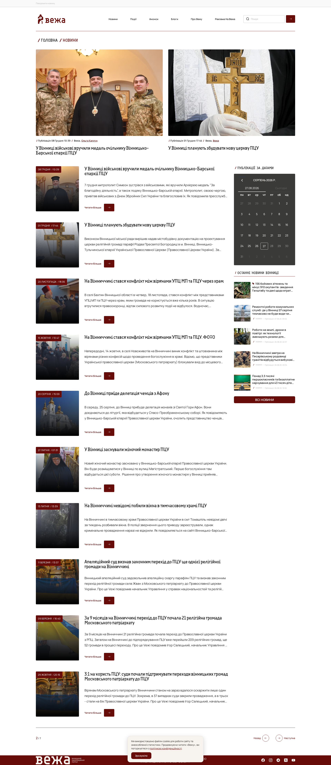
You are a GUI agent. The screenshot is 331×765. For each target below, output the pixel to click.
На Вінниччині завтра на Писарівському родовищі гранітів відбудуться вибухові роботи (272, 358)
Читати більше (92, 207)
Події (133, 19)
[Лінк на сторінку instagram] (270, 760)
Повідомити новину (45, 3)
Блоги (174, 19)
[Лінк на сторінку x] (286, 760)
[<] (242, 180)
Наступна (289, 738)
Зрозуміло (141, 755)
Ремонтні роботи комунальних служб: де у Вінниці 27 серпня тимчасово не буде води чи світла (273, 312)
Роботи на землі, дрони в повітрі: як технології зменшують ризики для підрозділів (269, 335)
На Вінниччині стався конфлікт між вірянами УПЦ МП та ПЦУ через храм (154, 281)
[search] (290, 19)
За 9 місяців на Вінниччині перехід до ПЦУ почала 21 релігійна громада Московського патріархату (153, 620)
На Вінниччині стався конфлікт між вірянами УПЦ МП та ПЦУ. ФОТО (149, 337)
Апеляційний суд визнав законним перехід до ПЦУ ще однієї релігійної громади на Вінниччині (152, 564)
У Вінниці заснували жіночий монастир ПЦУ (126, 449)
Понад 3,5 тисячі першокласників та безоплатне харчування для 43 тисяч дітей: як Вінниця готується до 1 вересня (273, 383)
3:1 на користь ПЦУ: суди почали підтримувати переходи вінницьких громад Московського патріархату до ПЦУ (156, 676)
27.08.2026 (252, 188)
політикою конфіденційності (166, 748)
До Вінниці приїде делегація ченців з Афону (126, 393)
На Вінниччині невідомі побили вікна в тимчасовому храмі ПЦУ (145, 505)
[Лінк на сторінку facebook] (263, 760)
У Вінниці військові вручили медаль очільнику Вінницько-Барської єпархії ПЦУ (92, 150)
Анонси (153, 19)
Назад (257, 738)
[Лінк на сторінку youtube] (293, 760)
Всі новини (264, 400)
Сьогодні (281, 188)
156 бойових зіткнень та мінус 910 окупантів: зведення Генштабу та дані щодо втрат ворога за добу (272, 287)
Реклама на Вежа (225, 19)
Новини (113, 19)
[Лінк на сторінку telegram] (278, 760)
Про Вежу (196, 19)
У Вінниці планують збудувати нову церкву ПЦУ (213, 148)
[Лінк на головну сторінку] (51, 19)
